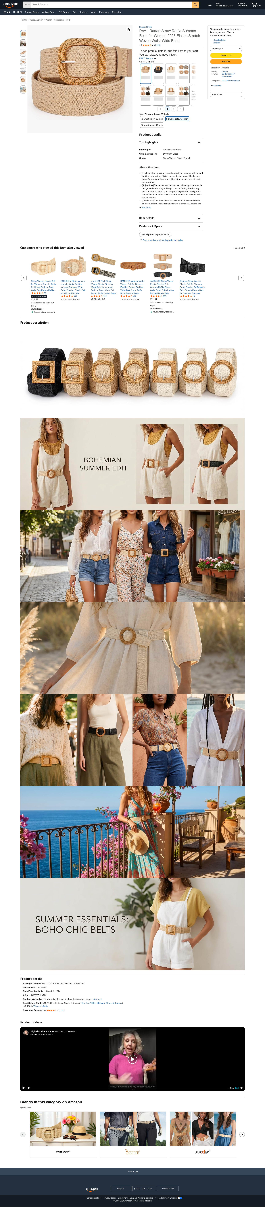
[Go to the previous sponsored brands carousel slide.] (22, 1134)
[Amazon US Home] (92, 1190)
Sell (74, 12)
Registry (83, 12)
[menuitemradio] (236, 1088)
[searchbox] (111, 5)
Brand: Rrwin (145, 27)
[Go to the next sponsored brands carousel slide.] (242, 1134)
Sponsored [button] (24, 1107)
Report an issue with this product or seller (163, 240)
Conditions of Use (94, 1198)
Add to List (217, 94)
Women (49, 20)
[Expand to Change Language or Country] (129, 1189)
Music (93, 12)
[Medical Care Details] (55, 12)
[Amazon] (11, 4)
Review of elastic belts (42, 1034)
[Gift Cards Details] (70, 12)
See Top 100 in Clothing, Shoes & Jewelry (102, 1003)
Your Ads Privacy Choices (166, 1198)
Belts (68, 20)
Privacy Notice (110, 1198)
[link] (43, 285)
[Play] (22, 1088)
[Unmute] (241, 1088)
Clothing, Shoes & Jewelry (32, 20)
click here (97, 999)
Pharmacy (104, 12)
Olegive (225, 71)
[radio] (23, 34)
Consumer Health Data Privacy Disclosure (135, 1198)
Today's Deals (31, 12)
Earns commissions (68, 1031)
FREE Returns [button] (146, 58)
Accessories (59, 20)
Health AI (17, 12)
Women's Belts (40, 1006)
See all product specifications (155, 234)
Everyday (116, 12)
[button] (6, 12)
